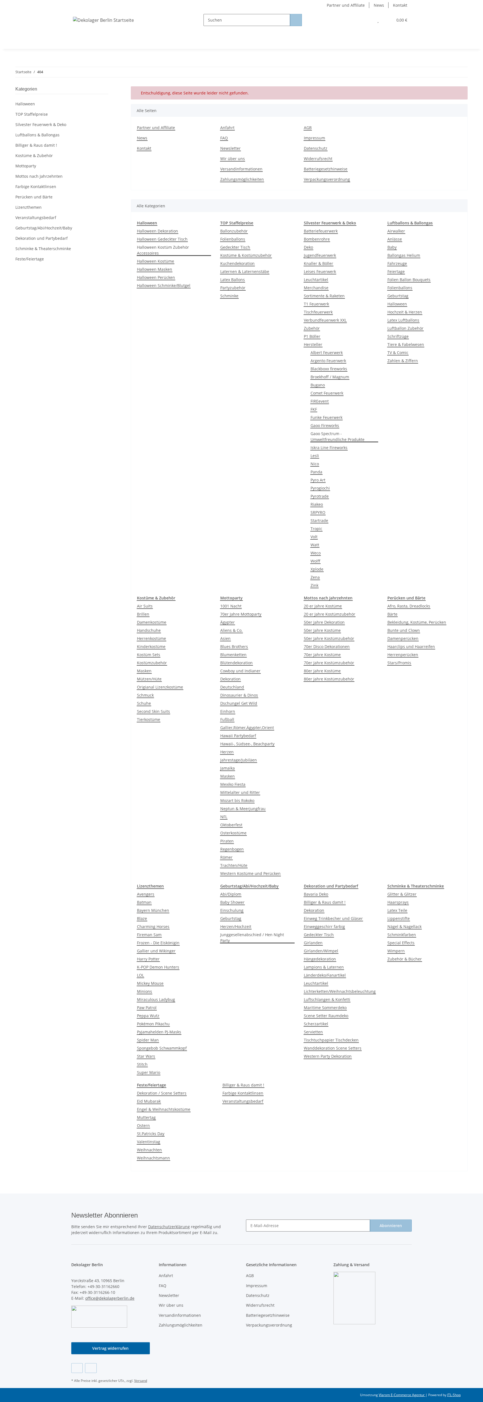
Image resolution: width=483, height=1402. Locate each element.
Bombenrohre (317, 239)
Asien (225, 638)
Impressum (314, 138)
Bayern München (153, 910)
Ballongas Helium (403, 255)
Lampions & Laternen (324, 967)
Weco (316, 553)
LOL (140, 975)
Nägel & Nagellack (404, 926)
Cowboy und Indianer (240, 670)
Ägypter (227, 622)
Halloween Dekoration (157, 231)
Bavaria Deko (316, 894)
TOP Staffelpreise (31, 114)
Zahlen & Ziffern (402, 360)
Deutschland (232, 687)
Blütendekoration (236, 662)
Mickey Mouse (150, 983)
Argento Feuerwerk (328, 360)
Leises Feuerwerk (320, 271)
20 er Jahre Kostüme (323, 606)
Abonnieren (391, 1225)
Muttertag (146, 1117)
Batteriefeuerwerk (321, 231)
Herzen (227, 752)
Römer (226, 857)
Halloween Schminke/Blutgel (163, 285)
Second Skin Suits (153, 711)
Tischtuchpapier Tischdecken (331, 1040)
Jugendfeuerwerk (320, 255)
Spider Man (148, 1040)
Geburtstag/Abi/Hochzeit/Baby (43, 228)
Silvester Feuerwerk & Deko (40, 124)
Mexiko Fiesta (232, 784)
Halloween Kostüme (155, 261)
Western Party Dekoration (328, 1056)
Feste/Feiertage (29, 259)
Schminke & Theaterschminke (43, 248)
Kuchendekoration (237, 263)
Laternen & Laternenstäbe (244, 271)
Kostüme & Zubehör (34, 155)
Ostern (143, 1125)
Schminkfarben (401, 934)
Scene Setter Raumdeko (326, 1015)
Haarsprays (398, 902)
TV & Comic (397, 352)
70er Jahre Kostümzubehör (329, 662)
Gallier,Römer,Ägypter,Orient (247, 727)
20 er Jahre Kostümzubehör (329, 614)
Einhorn (227, 711)
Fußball (227, 719)
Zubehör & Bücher (404, 959)
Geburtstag (397, 295)
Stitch (142, 1064)
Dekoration (230, 679)
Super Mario (148, 1072)
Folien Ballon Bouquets (408, 279)
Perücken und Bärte (34, 197)
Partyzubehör (232, 287)
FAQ (224, 138)
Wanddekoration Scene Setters (332, 1048)
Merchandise (316, 287)
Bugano (318, 385)
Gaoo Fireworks (325, 425)
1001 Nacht (231, 606)
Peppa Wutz (148, 1015)
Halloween (397, 304)
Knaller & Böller (318, 263)
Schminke (229, 295)
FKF (314, 409)
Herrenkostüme (151, 638)
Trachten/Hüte (233, 865)
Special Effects (401, 942)
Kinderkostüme (151, 646)
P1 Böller (312, 336)
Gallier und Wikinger (156, 950)
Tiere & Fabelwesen (405, 344)
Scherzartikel (316, 1023)
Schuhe (144, 703)
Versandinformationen (241, 169)
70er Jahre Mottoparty (240, 614)
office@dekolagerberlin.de (109, 1298)
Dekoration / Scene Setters (161, 1093)
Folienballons (232, 239)
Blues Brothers (234, 646)
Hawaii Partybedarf (238, 735)
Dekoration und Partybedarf (41, 238)
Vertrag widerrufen (110, 1348)
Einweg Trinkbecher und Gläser (333, 918)
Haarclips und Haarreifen (411, 646)
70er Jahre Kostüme (322, 654)
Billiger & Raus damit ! (324, 902)
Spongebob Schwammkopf (162, 1048)
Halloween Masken (154, 269)
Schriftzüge (398, 336)
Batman (144, 902)
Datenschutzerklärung (169, 1226)
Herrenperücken (402, 654)
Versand (140, 1380)
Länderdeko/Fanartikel (325, 975)
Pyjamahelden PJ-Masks (159, 1032)
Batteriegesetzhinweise (325, 169)
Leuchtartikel (316, 279)
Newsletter (230, 148)
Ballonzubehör (234, 231)
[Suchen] (296, 20)
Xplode (317, 569)
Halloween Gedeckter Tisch (162, 239)
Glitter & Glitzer (401, 894)
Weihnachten (149, 1149)
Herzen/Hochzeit (235, 926)
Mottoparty (25, 166)
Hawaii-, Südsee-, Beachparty (247, 743)
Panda (316, 472)
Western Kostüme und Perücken (250, 873)
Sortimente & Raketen (324, 295)
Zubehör (312, 328)
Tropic (316, 528)
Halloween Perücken (156, 277)
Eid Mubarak (149, 1101)
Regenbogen (232, 849)
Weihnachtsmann (153, 1158)
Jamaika (227, 768)
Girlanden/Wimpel (321, 950)
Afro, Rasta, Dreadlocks (408, 606)
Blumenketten (233, 654)
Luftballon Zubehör (405, 328)
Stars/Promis (399, 662)
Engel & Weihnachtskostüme (163, 1109)
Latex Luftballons (403, 320)
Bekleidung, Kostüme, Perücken (416, 622)
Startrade (319, 520)
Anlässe (394, 239)
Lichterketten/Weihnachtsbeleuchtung (340, 991)
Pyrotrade (320, 496)
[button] (367, 20)
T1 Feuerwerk (316, 304)
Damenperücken (402, 638)
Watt (315, 544)
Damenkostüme (151, 622)
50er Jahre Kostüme (322, 630)
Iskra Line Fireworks (329, 447)
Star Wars (146, 1056)
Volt (314, 536)
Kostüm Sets (148, 654)
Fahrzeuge (397, 263)
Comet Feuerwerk (327, 393)
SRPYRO (318, 512)
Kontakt (400, 5)
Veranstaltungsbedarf (242, 1101)
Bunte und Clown (403, 630)
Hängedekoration (320, 959)
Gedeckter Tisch (235, 247)
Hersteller (313, 344)
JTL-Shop (454, 1394)
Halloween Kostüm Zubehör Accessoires (163, 250)
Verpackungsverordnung (327, 179)
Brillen (143, 614)
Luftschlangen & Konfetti (327, 999)
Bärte (392, 614)
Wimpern (396, 950)
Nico (315, 463)
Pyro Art (318, 480)
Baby (392, 247)
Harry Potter (148, 959)
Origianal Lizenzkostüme (160, 687)
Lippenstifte (398, 918)
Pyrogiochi (320, 488)
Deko (308, 247)
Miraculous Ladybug (156, 999)
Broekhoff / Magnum (330, 376)
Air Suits (145, 606)
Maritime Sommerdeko (325, 1007)
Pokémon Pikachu (153, 1023)
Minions (144, 991)
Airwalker (396, 231)
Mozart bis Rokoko (237, 800)
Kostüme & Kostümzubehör (246, 255)
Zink (314, 585)
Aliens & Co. (231, 630)
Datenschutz (315, 148)
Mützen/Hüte (149, 679)
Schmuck (145, 695)
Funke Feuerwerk (326, 417)
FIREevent (320, 401)
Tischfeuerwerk (318, 312)
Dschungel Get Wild (238, 703)
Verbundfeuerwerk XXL (325, 320)
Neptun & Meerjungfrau (243, 808)
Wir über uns (232, 158)
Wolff (315, 561)
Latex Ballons (232, 279)
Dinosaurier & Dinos (239, 695)
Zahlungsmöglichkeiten (242, 179)
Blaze (142, 918)
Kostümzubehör (152, 662)
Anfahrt (227, 127)
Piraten (227, 841)
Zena (315, 577)
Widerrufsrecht (318, 158)
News (379, 5)
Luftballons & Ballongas (37, 134)
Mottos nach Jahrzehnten (39, 176)
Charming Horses (153, 926)
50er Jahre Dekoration (324, 622)
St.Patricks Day (150, 1133)
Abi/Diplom (230, 894)
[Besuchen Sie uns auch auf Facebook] (77, 1368)
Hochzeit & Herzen (404, 312)
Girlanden (313, 942)
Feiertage (396, 271)
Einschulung (231, 910)
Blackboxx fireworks (329, 368)
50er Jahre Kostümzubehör (329, 638)
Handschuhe (149, 630)
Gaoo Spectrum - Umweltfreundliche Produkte (337, 436)
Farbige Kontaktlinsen (242, 1093)
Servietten (313, 1032)
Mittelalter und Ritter (240, 792)
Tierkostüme (148, 719)
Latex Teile (397, 910)
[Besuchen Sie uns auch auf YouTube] (90, 1368)
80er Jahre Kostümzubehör (329, 679)
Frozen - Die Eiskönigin (158, 942)
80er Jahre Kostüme (322, 670)
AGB (308, 127)
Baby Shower (232, 902)
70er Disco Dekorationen (327, 646)
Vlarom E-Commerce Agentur (402, 1394)
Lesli (315, 455)
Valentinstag (148, 1141)
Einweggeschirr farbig (324, 926)
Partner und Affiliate (346, 5)
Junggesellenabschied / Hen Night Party (252, 937)
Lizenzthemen (28, 207)
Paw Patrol (147, 1007)
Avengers (145, 894)
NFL (223, 816)
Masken (144, 670)
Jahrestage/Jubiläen (238, 760)
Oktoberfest (231, 824)
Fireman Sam (149, 934)
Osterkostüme (233, 833)
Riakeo (317, 504)
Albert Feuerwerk (327, 352)
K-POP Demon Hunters (158, 967)
